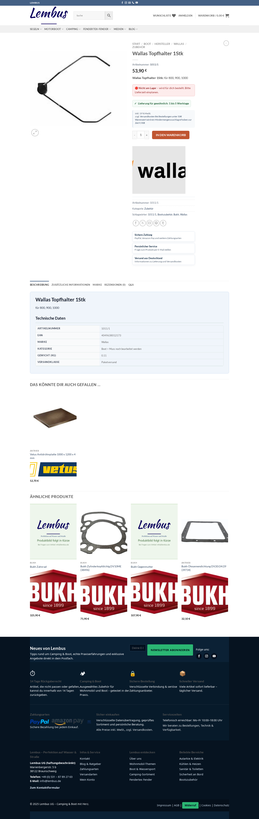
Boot (147, 43)
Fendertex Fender (141, 779)
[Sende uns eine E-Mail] (129, 3)
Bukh (176, 214)
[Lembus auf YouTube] (214, 656)
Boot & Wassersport (142, 769)
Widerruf (190, 805)
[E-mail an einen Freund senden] (149, 223)
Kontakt (85, 758)
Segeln (34, 29)
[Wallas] (158, 170)
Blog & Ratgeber (90, 764)
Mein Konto (87, 779)
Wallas (179, 43)
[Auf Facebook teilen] (136, 223)
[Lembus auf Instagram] (206, 656)
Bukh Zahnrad (38, 566)
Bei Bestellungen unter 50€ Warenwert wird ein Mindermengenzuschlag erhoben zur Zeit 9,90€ (163, 119)
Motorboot (52, 29)
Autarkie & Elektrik (191, 758)
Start (136, 43)
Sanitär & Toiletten (191, 769)
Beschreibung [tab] (39, 284)
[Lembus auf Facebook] (199, 656)
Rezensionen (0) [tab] (115, 284)
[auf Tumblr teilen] (163, 223)
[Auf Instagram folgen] (126, 3)
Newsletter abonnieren (170, 650)
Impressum (164, 805)
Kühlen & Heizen (190, 764)
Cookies (206, 805)
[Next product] (226, 43)
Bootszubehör (165, 214)
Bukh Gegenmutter (142, 566)
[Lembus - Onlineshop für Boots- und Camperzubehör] (49, 15)
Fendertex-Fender (95, 29)
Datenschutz (221, 805)
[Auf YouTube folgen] (137, 3)
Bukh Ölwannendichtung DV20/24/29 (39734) (203, 568)
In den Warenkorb (171, 135)
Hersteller (162, 43)
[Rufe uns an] (133, 3)
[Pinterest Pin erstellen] (156, 223)
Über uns (135, 758)
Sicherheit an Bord (191, 774)
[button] (185, 15)
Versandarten (88, 774)
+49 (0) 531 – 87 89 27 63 (57, 777)
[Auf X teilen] (143, 223)
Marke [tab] (97, 284)
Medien (119, 29)
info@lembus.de (50, 781)
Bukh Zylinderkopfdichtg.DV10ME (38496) (100, 568)
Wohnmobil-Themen (143, 764)
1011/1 (152, 214)
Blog (132, 29)
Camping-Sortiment (142, 774)
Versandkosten (147, 116)
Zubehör (138, 47)
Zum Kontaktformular (45, 787)
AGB (176, 805)
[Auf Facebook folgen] (122, 3)
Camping (72, 29)
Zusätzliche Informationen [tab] (71, 284)
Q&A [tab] (131, 284)
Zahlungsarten (89, 769)
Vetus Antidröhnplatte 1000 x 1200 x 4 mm (52, 456)
